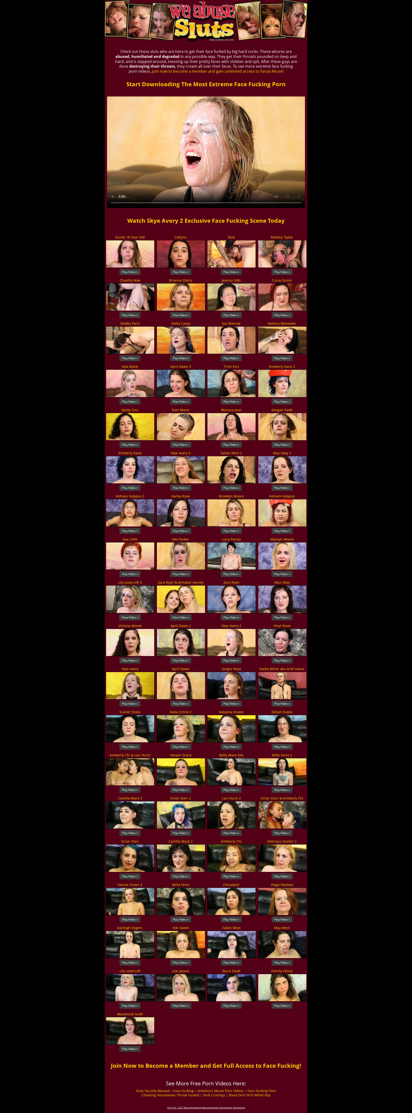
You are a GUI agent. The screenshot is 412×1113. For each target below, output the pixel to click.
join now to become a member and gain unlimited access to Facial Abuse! (217, 71)
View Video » (130, 617)
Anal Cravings (214, 1095)
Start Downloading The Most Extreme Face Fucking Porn (206, 84)
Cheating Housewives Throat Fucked (170, 1095)
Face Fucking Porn (261, 1090)
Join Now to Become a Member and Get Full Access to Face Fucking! (206, 1065)
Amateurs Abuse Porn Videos (220, 1090)
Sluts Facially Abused (153, 1090)
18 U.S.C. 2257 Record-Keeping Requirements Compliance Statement (206, 1107)
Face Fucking (183, 1090)
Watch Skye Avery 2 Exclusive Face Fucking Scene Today (206, 220)
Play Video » (130, 272)
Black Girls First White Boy (249, 1095)
